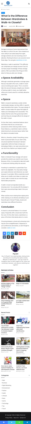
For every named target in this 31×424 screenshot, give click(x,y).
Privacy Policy (8, 417)
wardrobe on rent (21, 60)
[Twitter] (8, 233)
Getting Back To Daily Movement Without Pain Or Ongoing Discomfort (23, 349)
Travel (4, 408)
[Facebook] (4, 233)
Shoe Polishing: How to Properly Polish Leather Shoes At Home (7, 303)
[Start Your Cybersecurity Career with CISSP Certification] (23, 320)
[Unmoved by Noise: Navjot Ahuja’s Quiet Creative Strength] (8, 341)
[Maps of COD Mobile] (23, 278)
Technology (5, 403)
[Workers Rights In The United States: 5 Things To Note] (8, 278)
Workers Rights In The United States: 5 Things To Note (7, 285)
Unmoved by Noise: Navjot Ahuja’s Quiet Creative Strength (7, 348)
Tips (3, 406)
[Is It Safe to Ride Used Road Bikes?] (23, 295)
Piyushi (5, 26)
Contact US (23, 417)
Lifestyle (4, 395)
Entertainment (6, 388)
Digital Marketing (6, 385)
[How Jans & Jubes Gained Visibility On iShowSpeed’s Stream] (8, 360)
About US (16, 417)
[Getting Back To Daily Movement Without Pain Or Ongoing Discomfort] (23, 341)
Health (4, 393)
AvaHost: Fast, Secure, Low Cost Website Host (21, 367)
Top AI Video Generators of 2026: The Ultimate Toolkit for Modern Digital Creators (7, 329)
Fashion (4, 390)
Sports (4, 401)
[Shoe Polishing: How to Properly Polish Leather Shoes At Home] (8, 295)
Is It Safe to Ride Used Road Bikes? (22, 301)
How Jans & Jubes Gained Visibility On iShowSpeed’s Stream (8, 367)
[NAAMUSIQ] (8, 3)
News (8, 9)
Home (4, 9)
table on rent (11, 228)
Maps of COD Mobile (22, 283)
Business (4, 382)
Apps (3, 380)
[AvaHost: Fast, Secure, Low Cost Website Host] (23, 360)
